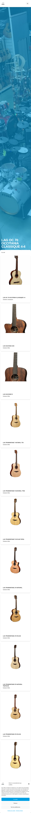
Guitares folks (6, 348)
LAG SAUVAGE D (8, 394)
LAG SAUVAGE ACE (8, 346)
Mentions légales (19, 810)
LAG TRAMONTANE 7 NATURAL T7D (13, 442)
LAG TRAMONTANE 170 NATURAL (12, 587)
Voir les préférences (15, 807)
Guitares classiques (8, 299)
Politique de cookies (11, 810)
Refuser (15, 803)
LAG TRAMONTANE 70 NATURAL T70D (14, 491)
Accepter (15, 799)
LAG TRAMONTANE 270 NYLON (12, 734)
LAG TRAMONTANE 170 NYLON (12, 636)
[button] (29, 784)
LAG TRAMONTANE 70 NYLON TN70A (13, 539)
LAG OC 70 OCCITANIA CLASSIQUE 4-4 (14, 297)
